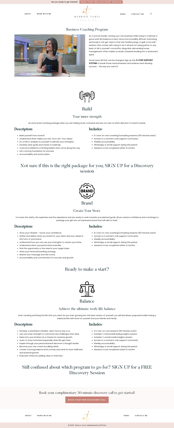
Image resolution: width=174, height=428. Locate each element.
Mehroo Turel (80, 425)
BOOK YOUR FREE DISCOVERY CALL (87, 400)
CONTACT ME (141, 415)
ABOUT (28, 415)
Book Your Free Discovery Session (101, 2)
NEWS (126, 415)
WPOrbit (102, 425)
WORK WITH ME (44, 415)
